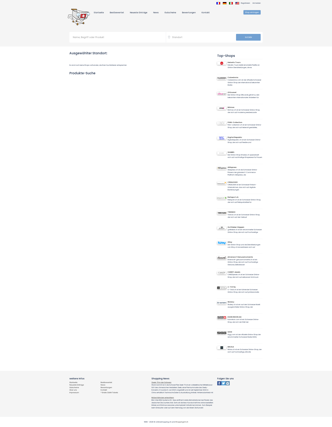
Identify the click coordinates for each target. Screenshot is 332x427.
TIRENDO (231, 212)
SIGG (230, 332)
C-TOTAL (232, 287)
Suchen (248, 37)
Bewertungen (189, 12)
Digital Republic (235, 137)
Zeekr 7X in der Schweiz (161, 382)
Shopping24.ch (181, 422)
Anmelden (257, 3)
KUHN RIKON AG (234, 317)
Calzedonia (233, 77)
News (156, 12)
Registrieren (245, 3)
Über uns (73, 390)
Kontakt (206, 12)
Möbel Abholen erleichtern (162, 397)
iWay (230, 242)
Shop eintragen (252, 12)
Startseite (99, 12)
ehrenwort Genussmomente (240, 257)
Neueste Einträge (138, 12)
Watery (231, 302)
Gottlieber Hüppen (236, 227)
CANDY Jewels (234, 272)
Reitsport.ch (233, 197)
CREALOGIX (233, 182)
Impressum (74, 392)
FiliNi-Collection (235, 122)
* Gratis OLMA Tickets (109, 392)
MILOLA (231, 347)
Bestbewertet (117, 12)
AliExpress (232, 167)
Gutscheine (170, 12)
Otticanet (232, 92)
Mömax (231, 107)
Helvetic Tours (234, 62)
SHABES (231, 152)
